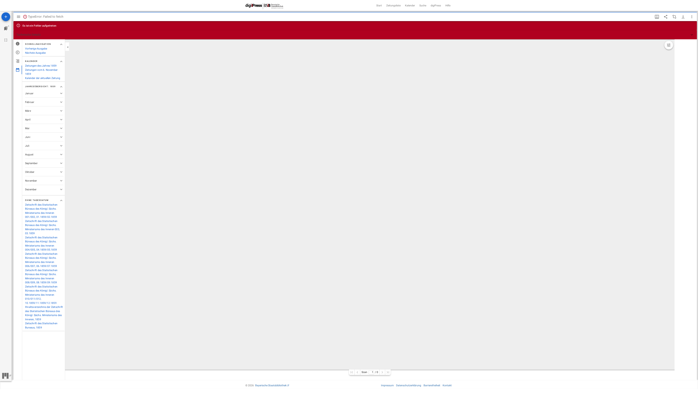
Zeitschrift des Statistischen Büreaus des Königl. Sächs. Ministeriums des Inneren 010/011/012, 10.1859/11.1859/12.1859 (41, 294)
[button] (355, 34)
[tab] (17, 43)
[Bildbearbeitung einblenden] (668, 45)
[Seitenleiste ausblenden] (18, 16)
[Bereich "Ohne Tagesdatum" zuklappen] (61, 200)
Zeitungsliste (393, 5)
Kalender (410, 5)
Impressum (387, 385)
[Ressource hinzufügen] (5, 16)
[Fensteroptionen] (691, 16)
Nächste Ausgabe (35, 52)
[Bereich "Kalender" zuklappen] (61, 61)
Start (379, 5)
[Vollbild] (5, 40)
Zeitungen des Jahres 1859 (41, 65)
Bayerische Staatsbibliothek (270, 385)
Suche (422, 5)
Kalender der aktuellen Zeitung (42, 78)
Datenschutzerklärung (408, 385)
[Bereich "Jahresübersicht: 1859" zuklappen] (61, 87)
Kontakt (447, 385)
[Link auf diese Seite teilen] (665, 16)
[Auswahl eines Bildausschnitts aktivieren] (674, 16)
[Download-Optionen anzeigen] (683, 16)
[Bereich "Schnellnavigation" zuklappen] (61, 44)
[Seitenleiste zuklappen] (68, 47)
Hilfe (447, 5)
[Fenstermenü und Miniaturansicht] (657, 16)
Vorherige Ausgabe (36, 48)
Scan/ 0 (370, 372)
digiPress (436, 5)
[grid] (686, 209)
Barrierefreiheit (432, 385)
